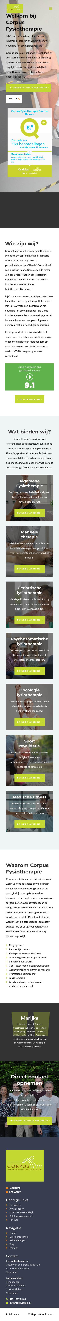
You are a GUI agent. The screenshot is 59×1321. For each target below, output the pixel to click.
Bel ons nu (14, 1314)
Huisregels (15, 1204)
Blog (11, 1244)
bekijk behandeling (28, 513)
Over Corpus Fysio (18, 1236)
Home (12, 1233)
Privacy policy (16, 1208)
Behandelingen (17, 1240)
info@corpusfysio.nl (20, 1302)
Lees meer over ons (28, 399)
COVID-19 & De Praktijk (21, 1212)
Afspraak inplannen (41, 1314)
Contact (13, 1247)
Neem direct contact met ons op (28, 87)
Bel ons (13, 98)
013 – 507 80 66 (18, 1298)
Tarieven (14, 1219)
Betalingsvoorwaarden (21, 1216)
